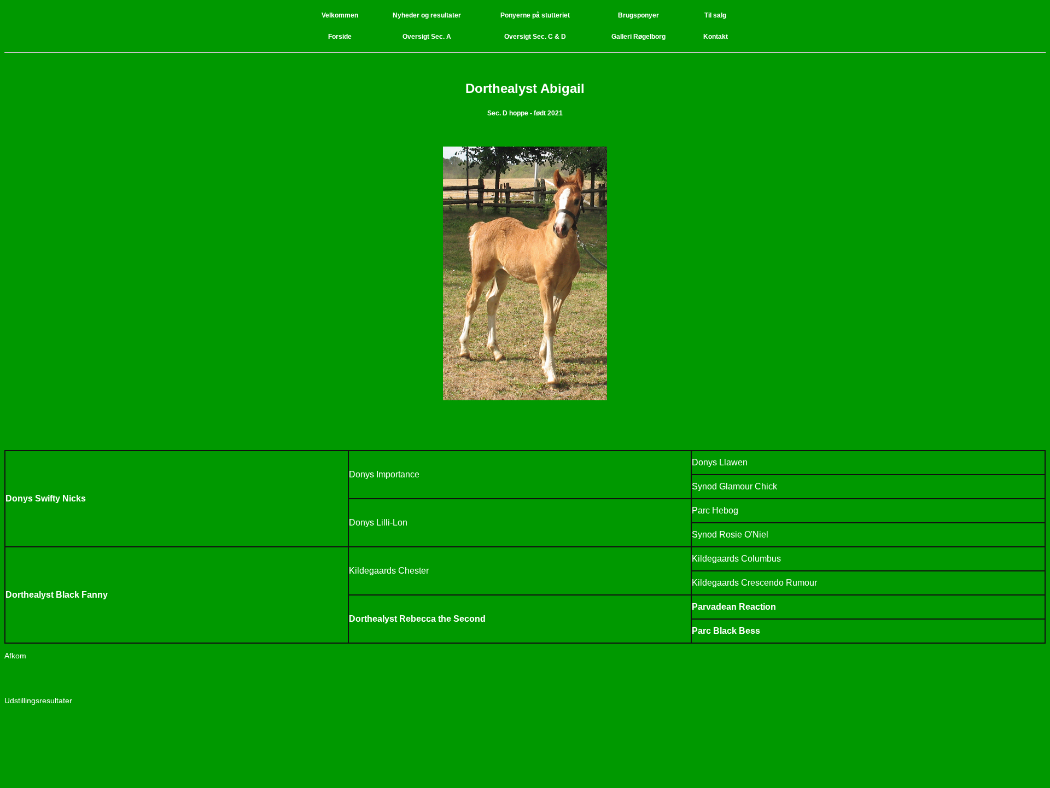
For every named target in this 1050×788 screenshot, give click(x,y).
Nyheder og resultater (427, 15)
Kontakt (715, 36)
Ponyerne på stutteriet (535, 15)
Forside (340, 36)
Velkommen (340, 15)
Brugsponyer (638, 15)
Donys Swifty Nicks (45, 498)
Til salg (715, 15)
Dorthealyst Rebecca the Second (417, 618)
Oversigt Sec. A (426, 36)
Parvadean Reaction (734, 606)
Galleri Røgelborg (638, 36)
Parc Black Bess (726, 630)
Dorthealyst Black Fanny (56, 594)
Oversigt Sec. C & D (535, 36)
